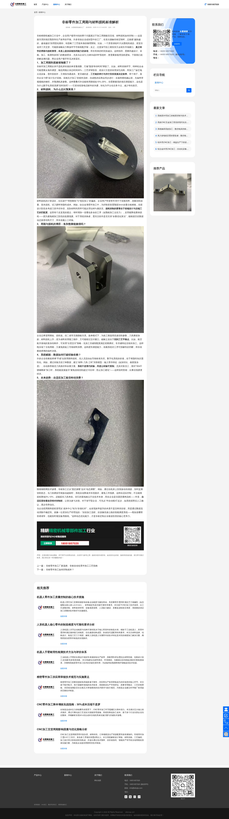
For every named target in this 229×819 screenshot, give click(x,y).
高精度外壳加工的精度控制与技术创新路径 (173, 115)
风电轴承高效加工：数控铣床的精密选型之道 (173, 128)
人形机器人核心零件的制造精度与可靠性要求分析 (66, 624)
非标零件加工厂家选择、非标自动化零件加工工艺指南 (72, 565)
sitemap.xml (129, 812)
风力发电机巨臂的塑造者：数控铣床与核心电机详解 (173, 135)
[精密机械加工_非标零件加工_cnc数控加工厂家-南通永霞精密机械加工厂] (18, 4)
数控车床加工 (52, 804)
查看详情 (63, 616)
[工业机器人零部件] (172, 192)
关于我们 (68, 4)
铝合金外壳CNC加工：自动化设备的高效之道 (173, 148)
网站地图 (97, 780)
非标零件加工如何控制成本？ (60, 569)
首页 (35, 4)
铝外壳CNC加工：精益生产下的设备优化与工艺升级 (173, 142)
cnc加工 (44, 804)
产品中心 (45, 4)
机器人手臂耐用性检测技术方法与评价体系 (62, 652)
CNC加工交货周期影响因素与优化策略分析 (62, 729)
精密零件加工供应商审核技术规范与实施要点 (63, 677)
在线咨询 (177, 44)
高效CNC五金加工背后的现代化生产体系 (173, 122)
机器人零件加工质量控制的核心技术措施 (60, 597)
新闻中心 (56, 4)
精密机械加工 (62, 804)
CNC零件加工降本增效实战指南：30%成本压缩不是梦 (68, 704)
